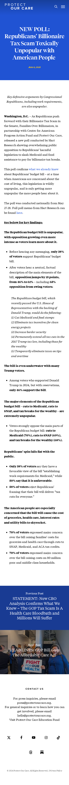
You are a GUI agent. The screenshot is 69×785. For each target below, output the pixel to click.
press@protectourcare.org (34, 702)
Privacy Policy (55, 770)
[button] (63, 6)
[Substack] (42, 754)
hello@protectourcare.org (34, 715)
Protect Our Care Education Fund (38, 719)
